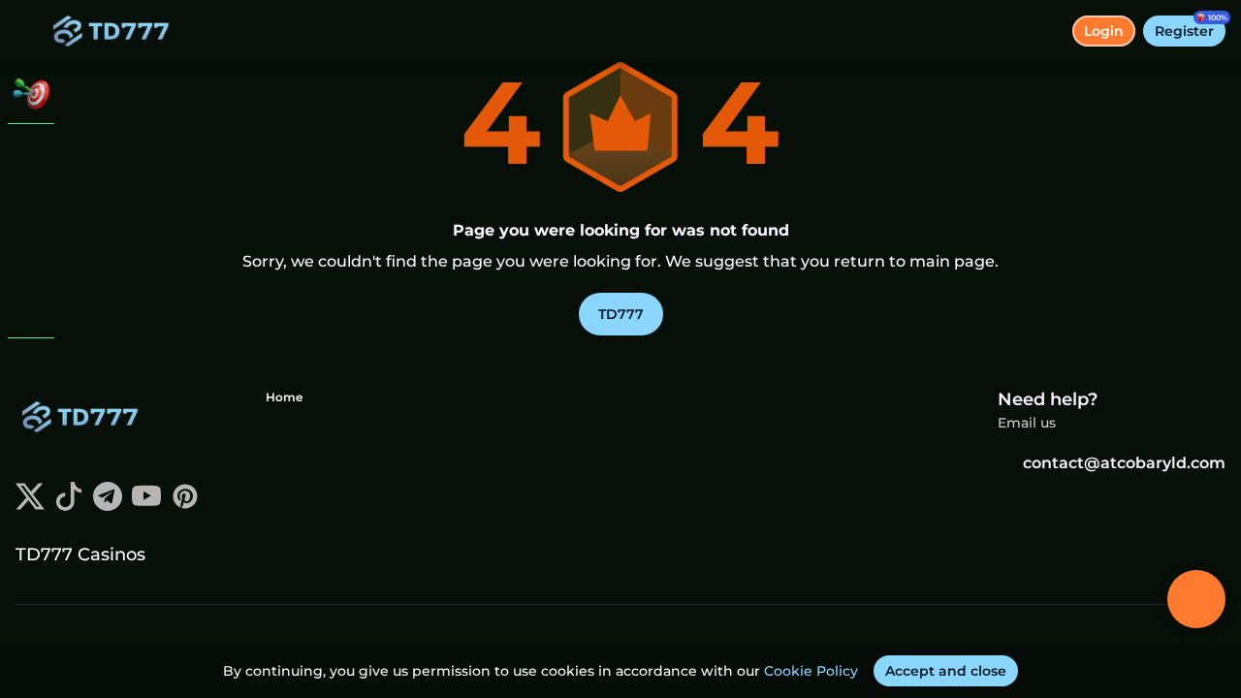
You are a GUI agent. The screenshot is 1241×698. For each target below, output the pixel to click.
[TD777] (31, 155)
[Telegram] (107, 505)
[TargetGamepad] (31, 306)
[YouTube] (146, 505)
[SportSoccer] (31, 256)
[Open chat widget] (1196, 599)
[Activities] (31, 93)
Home (284, 397)
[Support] (31, 368)
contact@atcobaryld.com (1124, 463)
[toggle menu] (31, 31)
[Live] (31, 205)
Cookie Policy (811, 671)
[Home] (115, 31)
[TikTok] (68, 505)
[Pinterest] (185, 505)
